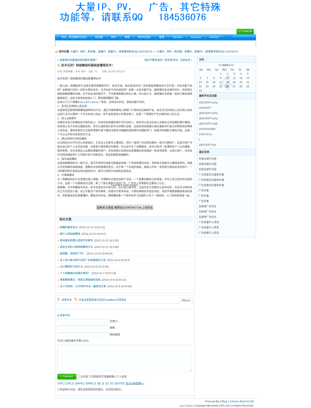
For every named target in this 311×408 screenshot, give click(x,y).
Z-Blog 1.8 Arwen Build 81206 (237, 401)
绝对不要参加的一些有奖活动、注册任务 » (168, 60)
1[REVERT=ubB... (209, 123)
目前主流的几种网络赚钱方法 (76, 247)
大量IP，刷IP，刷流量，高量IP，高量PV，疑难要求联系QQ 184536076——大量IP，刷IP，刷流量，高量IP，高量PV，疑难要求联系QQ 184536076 (154, 51)
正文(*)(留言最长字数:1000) (73, 340)
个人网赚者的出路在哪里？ (75, 273)
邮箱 (112, 327)
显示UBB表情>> (135, 383)
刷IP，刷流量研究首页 (74, 37)
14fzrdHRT (205, 107)
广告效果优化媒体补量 (211, 174)
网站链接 (115, 334)
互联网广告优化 (207, 206)
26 (227, 86)
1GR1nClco (205, 134)
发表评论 (67, 299)
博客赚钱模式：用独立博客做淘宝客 (80, 279)
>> (232, 65)
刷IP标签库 (144, 37)
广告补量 (204, 190)
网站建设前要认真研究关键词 (76, 240)
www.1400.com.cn (88, 102)
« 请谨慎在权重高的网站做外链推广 (77, 60)
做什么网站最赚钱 (70, 233)
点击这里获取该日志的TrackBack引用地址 (102, 299)
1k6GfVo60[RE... (208, 129)
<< (220, 65)
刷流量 (99, 37)
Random (178, 37)
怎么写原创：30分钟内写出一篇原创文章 (83, 286)
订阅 (246, 43)
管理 (161, 37)
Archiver (228, 36)
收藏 (233, 43)
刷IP (113, 37)
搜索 (127, 37)
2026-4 (226, 65)
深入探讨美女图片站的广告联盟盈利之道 (83, 260)
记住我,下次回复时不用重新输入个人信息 (103, 376)
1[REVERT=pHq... (209, 102)
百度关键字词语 (207, 158)
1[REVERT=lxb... (208, 144)
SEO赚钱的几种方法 (71, 266)
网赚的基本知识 (69, 227)
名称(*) (114, 321)
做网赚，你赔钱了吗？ (72, 253)
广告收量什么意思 (209, 222)
